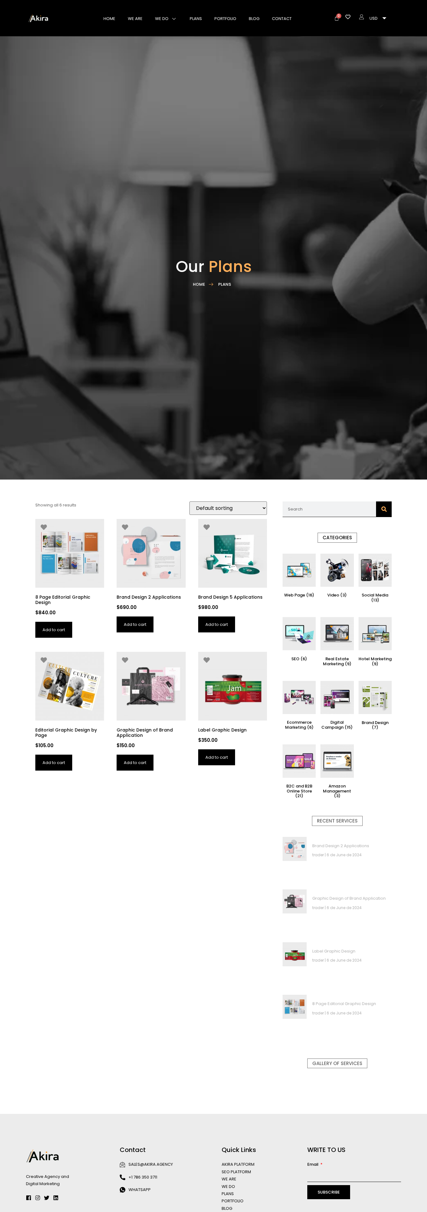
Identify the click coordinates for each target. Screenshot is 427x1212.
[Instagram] (37, 1197)
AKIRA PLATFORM (238, 1164)
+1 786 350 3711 (142, 1177)
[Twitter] (46, 1197)
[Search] (384, 509)
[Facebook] (28, 1197)
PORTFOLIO (225, 19)
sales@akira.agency (150, 1164)
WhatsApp (139, 1190)
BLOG (254, 19)
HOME (109, 19)
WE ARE (229, 1179)
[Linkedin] (55, 1197)
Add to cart (54, 630)
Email (313, 1164)
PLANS (196, 19)
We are (135, 19)
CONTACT (282, 19)
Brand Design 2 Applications (340, 846)
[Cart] (336, 18)
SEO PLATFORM (236, 1172)
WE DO (161, 19)
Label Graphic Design (333, 951)
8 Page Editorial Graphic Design (344, 1004)
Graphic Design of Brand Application (349, 898)
